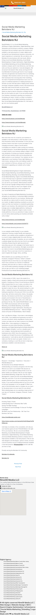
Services (4, 167)
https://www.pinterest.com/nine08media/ (13, 219)
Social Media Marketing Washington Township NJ (16, 585)
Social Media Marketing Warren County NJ (14, 565)
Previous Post (18, 463)
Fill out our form (18, 444)
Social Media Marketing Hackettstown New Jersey (16, 567)
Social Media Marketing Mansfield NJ (13, 594)
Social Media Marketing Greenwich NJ (13, 581)
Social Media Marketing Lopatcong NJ (13, 596)
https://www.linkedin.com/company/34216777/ (15, 223)
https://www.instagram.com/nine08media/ (14, 122)
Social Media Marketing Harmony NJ (13, 577)
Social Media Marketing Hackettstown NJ (14, 571)
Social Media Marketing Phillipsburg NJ (13, 590)
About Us (4, 346)
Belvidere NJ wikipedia (8, 454)
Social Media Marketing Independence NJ (14, 573)
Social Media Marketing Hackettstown (13, 569)
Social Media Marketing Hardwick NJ (13, 579)
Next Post (18, 466)
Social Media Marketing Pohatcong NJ (13, 588)
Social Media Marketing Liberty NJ (12, 598)
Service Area (4, 478)
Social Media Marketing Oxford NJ (12, 592)
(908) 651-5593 (6, 114)
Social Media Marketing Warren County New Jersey (16, 561)
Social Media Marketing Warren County (13, 563)
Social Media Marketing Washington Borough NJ (15, 587)
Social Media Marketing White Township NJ (14, 583)
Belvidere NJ (5, 458)
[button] (18, 13)
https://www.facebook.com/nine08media (13, 118)
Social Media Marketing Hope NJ (12, 575)
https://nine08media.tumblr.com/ (11, 417)
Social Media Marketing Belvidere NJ (13, 32)
